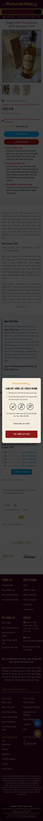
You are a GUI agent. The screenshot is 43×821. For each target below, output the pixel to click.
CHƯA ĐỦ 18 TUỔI (21, 424)
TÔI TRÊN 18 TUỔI (21, 434)
